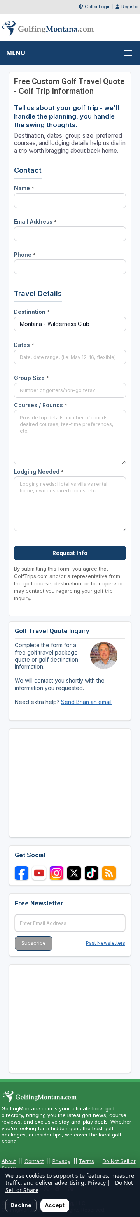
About (9, 1161)
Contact (34, 1161)
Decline (21, 1205)
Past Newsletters (105, 943)
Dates (24, 344)
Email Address (35, 221)
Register (130, 6)
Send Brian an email (86, 702)
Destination (32, 311)
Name (24, 188)
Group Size (31, 378)
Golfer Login (98, 6)
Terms (86, 1161)
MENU (15, 53)
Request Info (70, 553)
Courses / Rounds (40, 405)
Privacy (61, 1161)
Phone (25, 254)
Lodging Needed (39, 471)
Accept (55, 1205)
